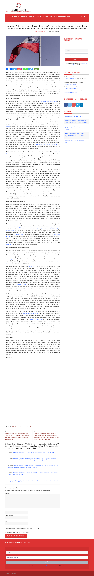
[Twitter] (14, 69)
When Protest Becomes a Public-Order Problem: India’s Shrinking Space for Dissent (75, 127)
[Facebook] (9, 69)
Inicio (7, 16)
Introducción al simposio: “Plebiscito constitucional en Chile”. (34, 420)
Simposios (9, 20)
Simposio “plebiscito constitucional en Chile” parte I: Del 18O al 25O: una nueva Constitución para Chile (15, 421)
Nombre (7, 510)
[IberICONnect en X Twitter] (70, 105)
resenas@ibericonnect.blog (70, 84)
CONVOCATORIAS (19, 20)
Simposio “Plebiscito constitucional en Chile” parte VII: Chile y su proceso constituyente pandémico (34, 376)
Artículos (24, 16)
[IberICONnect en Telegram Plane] (78, 105)
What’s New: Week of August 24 (74, 116)
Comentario (8, 493)
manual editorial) (72, 80)
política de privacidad (49, 565)
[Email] (36, 69)
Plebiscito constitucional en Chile (20, 427)
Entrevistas (40, 16)
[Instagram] (19, 69)
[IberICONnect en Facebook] (66, 105)
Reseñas (31, 16)
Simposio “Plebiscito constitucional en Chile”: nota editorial (15, 375)
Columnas (48, 16)
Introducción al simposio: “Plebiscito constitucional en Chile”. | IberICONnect (33, 453)
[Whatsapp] (25, 69)
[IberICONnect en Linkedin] (81, 105)
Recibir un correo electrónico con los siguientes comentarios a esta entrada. (22, 528)
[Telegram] (30, 69)
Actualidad (15, 16)
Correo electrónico (9, 515)
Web (6, 521)
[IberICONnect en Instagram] (74, 105)
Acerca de (29, 20)
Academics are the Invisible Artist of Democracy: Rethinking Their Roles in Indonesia (75, 135)
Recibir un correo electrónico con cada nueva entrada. (17, 532)
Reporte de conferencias (62, 16)
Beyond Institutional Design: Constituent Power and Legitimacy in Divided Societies (76, 121)
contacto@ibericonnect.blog (70, 78)
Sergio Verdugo (55, 31)
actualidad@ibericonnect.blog (70, 88)
